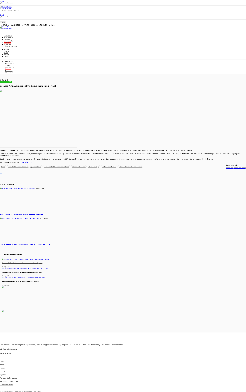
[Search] (123, 5)
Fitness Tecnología (93, 167)
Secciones (2, 22)
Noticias (5, 25)
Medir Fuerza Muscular (109, 167)
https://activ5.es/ (28, 162)
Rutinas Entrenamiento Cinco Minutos (130, 167)
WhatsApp (243, 168)
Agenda (43, 25)
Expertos (15, 25)
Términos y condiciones (9, 381)
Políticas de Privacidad (8, 378)
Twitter (232, 168)
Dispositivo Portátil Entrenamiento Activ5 (56, 167)
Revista (25, 25)
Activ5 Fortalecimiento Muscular (18, 167)
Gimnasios (7, 39)
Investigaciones (8, 37)
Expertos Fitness (6, 385)
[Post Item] (17, 188)
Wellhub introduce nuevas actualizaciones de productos (21, 214)
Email (239, 168)
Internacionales (8, 41)
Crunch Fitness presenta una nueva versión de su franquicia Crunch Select (22, 272)
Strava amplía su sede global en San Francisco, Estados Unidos (25, 244)
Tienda (34, 25)
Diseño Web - (34, 391)
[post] (25, 259)
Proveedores (7, 44)
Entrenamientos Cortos (79, 167)
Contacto (53, 25)
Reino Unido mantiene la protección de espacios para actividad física (20, 281)
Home (2, 361)
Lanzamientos (8, 36)
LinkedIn (236, 168)
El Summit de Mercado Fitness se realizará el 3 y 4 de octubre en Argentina (22, 263)
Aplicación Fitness (35, 167)
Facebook (228, 168)
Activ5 (3, 167)
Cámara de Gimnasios (10, 46)
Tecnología (7, 42)
